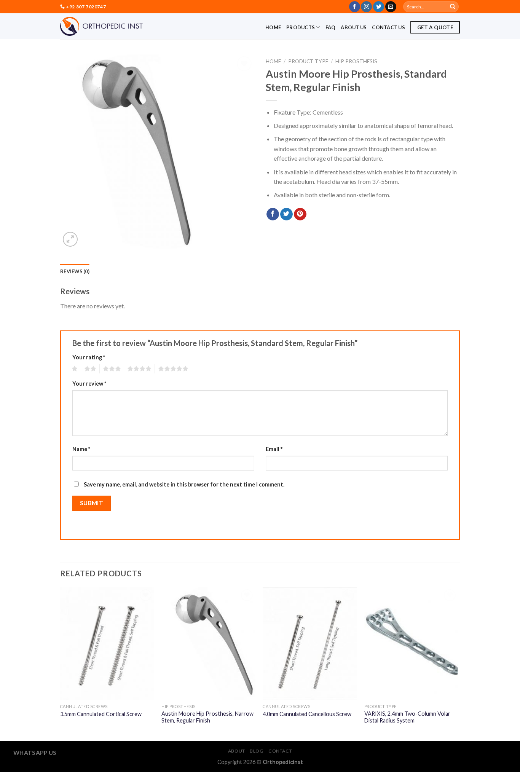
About (236, 751)
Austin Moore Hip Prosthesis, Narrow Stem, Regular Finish (207, 717)
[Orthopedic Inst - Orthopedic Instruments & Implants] (101, 26)
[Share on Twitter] (286, 214)
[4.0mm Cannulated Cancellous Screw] (310, 643)
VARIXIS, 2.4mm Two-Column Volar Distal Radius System (407, 717)
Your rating (88, 357)
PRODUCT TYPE (308, 61)
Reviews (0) (74, 271)
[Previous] (60, 663)
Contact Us (388, 27)
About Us (354, 27)
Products (300, 27)
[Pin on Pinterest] (300, 214)
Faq (330, 27)
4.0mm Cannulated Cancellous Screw (307, 714)
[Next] (457, 663)
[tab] (74, 271)
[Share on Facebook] (272, 214)
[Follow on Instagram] (366, 7)
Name (81, 449)
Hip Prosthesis (356, 61)
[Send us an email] (390, 7)
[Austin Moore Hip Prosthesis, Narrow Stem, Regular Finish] (208, 643)
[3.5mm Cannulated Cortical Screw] (107, 643)
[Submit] (452, 7)
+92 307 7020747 (85, 7)
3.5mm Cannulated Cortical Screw (101, 714)
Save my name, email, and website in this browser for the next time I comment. (184, 484)
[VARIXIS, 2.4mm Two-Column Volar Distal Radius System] (411, 643)
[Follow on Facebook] (354, 7)
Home (273, 27)
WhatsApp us (35, 752)
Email (274, 449)
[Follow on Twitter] (378, 7)
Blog (256, 751)
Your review (89, 383)
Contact (280, 751)
